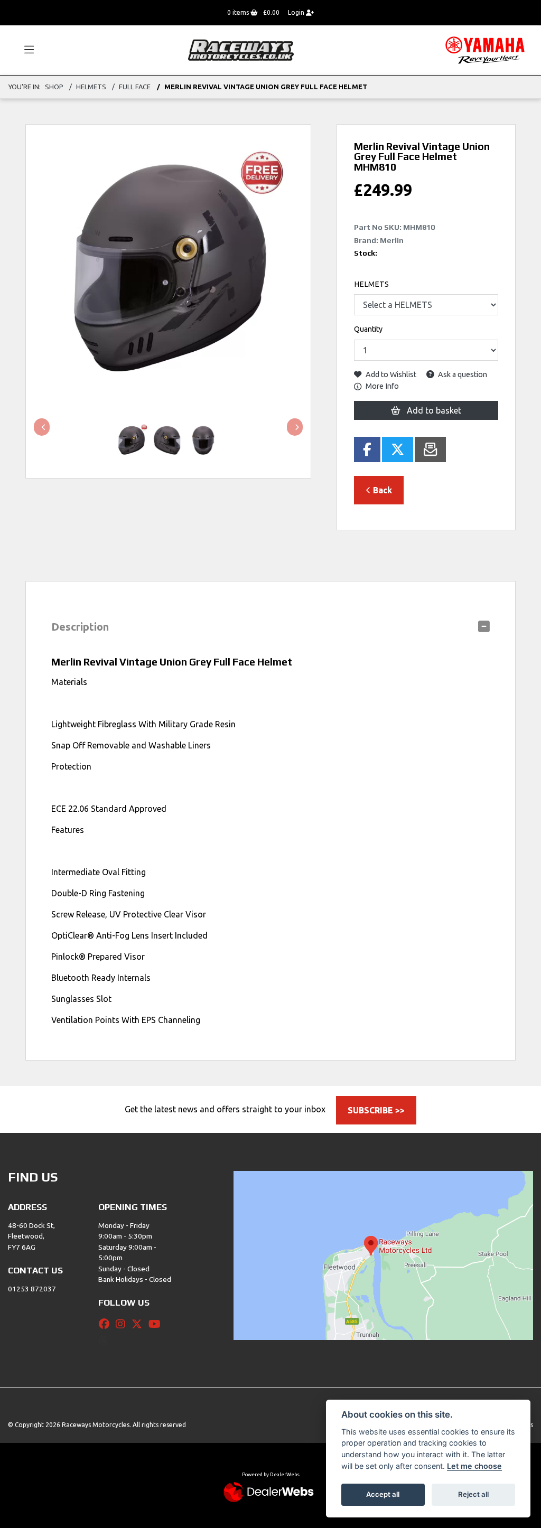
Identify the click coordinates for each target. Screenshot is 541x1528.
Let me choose (474, 1465)
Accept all (382, 1494)
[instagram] (123, 1324)
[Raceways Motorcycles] (241, 49)
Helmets (91, 86)
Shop (54, 86)
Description (80, 627)
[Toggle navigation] (24, 50)
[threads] (106, 1341)
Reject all (473, 1494)
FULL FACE (135, 86)
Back (381, 490)
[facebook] (106, 1324)
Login (297, 12)
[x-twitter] (139, 1324)
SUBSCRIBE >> (376, 1110)
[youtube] (157, 1324)
